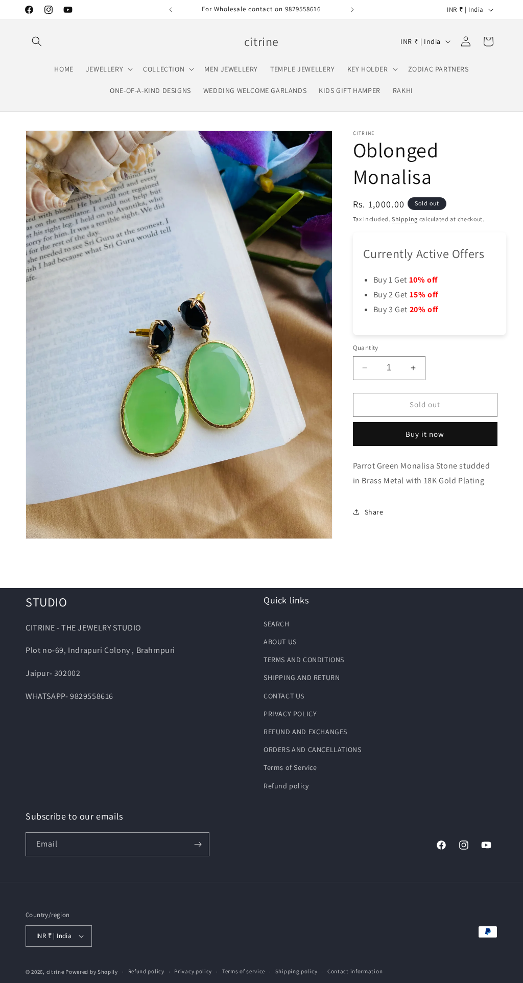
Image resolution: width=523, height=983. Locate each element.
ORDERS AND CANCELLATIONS (312, 749)
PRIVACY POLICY (290, 713)
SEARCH (277, 623)
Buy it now (425, 434)
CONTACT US (284, 695)
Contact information (355, 971)
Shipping (405, 219)
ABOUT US (280, 641)
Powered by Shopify (91, 971)
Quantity (365, 347)
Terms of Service (290, 767)
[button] (37, 41)
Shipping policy (296, 971)
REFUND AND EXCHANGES (305, 731)
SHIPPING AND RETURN (302, 677)
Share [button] (374, 512)
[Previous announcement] (170, 9)
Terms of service (243, 971)
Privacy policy (193, 971)
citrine (55, 971)
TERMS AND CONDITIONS (304, 659)
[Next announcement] (352, 9)
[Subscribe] (197, 844)
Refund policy (286, 785)
